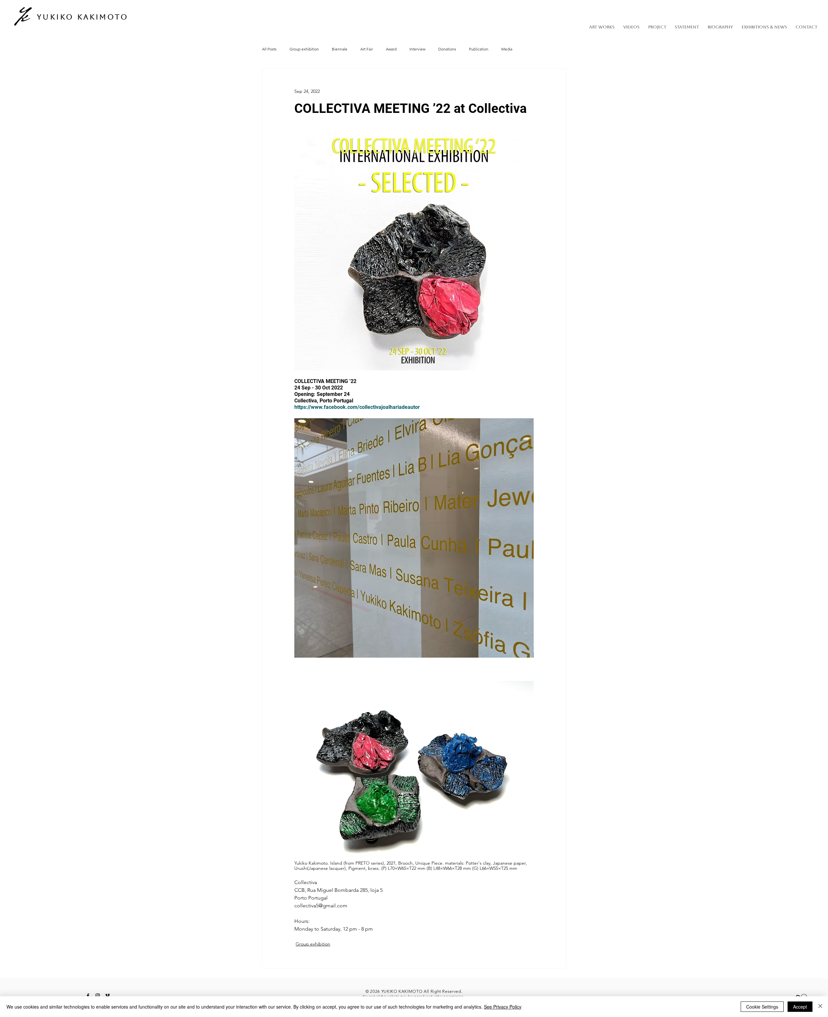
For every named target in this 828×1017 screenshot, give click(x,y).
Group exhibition (304, 49)
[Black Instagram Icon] (98, 996)
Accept (800, 1006)
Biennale (339, 49)
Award (391, 49)
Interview (417, 49)
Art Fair (366, 49)
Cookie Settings (762, 1006)
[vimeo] (107, 996)
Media (506, 49)
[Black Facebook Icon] (88, 996)
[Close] (820, 1006)
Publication (478, 49)
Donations (447, 49)
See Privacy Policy (502, 1006)
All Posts (269, 49)
